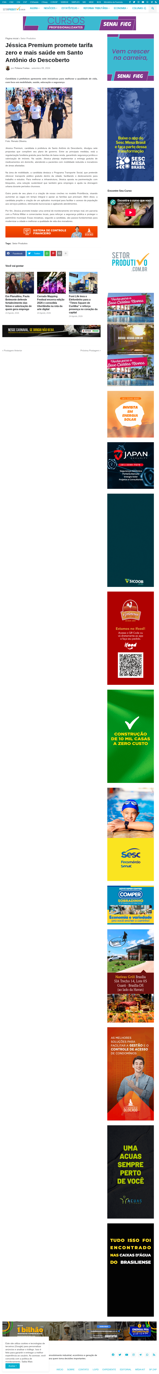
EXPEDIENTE (109, 1369)
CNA (4, 2)
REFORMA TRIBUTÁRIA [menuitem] (96, 8)
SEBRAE (64, 2)
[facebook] (113, 1354)
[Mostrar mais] (65, 253)
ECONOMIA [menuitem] (120, 8)
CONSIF (54, 2)
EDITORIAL (125, 1369)
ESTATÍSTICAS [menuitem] (69, 8)
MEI (84, 2)
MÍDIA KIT (140, 1369)
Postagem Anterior (13, 350)
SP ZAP (153, 1369)
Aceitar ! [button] (13, 1366)
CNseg (45, 2)
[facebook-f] (130, 2)
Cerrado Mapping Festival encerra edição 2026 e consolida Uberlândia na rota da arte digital (50, 303)
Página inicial (11, 38)
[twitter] (134, 2)
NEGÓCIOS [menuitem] (49, 8)
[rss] (156, 2)
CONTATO (83, 1369)
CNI (18, 2)
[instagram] (138, 2)
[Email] (59, 253)
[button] (145, 8)
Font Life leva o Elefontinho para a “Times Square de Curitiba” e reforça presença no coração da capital (83, 304)
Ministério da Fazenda (113, 2)
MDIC (91, 2)
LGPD (96, 1369)
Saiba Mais (26, 1361)
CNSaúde (34, 2)
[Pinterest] (53, 253)
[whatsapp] (147, 2)
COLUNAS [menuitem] (137, 8)
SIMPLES (75, 2)
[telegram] (151, 2)
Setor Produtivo (28, 38)
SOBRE (71, 1369)
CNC (11, 2)
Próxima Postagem (89, 350)
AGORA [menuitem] (34, 8)
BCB (99, 2)
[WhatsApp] (47, 253)
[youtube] (143, 2)
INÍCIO (60, 1369)
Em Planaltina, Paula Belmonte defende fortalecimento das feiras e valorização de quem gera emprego (18, 303)
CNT (25, 2)
